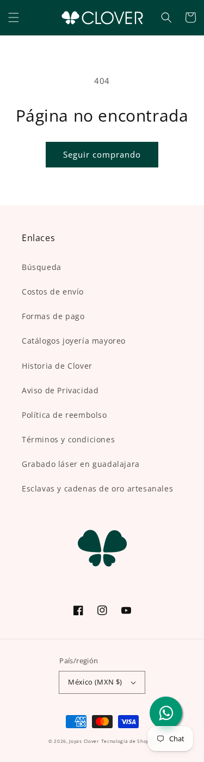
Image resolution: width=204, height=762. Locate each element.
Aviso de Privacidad (60, 390)
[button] (14, 17)
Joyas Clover (83, 741)
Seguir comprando (102, 154)
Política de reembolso (64, 415)
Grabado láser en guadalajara (81, 464)
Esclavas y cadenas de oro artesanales (97, 488)
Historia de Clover (57, 366)
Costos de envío (53, 291)
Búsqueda (41, 267)
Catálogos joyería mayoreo (74, 340)
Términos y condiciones (68, 439)
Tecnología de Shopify (128, 741)
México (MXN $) (95, 682)
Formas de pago (53, 316)
